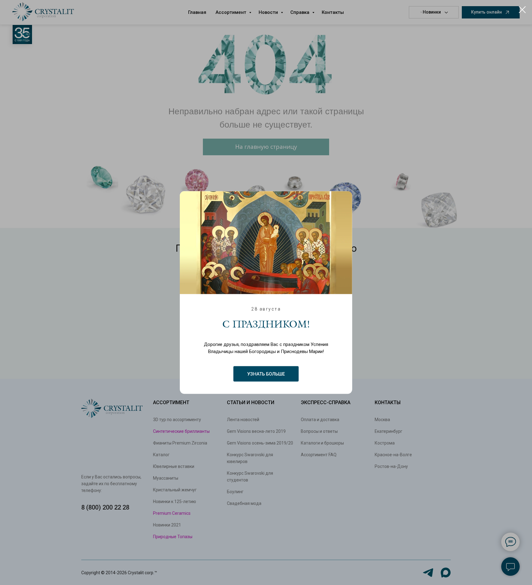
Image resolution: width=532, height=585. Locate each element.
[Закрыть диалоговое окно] (522, 9)
